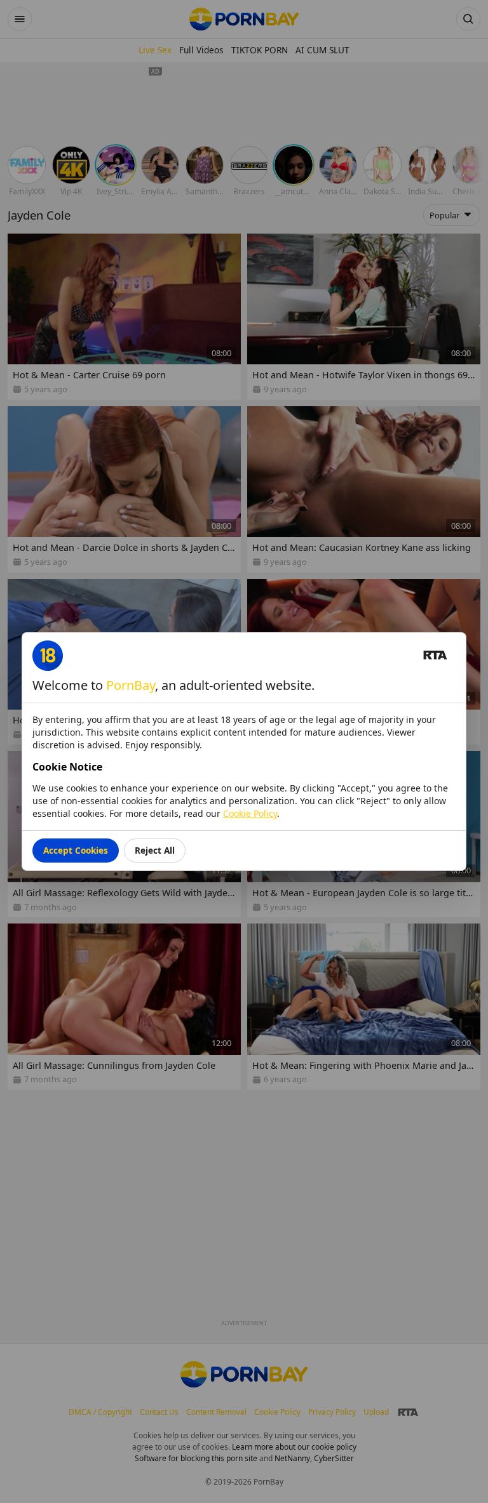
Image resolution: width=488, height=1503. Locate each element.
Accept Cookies (75, 850)
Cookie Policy (250, 813)
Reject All (155, 850)
